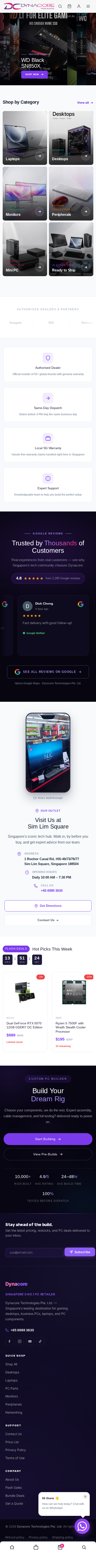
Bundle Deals (14, 1495)
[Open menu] (88, 6)
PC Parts (11, 1388)
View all (83, 102)
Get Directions (51, 905)
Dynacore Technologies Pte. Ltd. (39, 1526)
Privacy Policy (15, 1450)
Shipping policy (62, 1537)
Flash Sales (13, 1487)
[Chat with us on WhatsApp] (82, 1526)
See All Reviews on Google (49, 671)
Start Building (45, 1139)
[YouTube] (30, 1341)
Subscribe (82, 1252)
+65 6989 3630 (52, 890)
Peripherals (13, 1404)
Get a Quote (14, 1503)
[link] (12, 1548)
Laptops (11, 1380)
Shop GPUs (42, 74)
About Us (12, 1479)
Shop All (11, 1364)
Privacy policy (38, 1537)
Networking (13, 1412)
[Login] (79, 6)
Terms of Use (15, 1458)
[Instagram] (20, 1341)
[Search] (60, 6)
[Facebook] (9, 1341)
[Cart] (69, 6)
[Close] (85, 1496)
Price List (12, 1442)
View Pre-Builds (45, 1154)
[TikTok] (40, 1341)
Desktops (12, 1372)
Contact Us (46, 920)
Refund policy (14, 1537)
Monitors (11, 1396)
